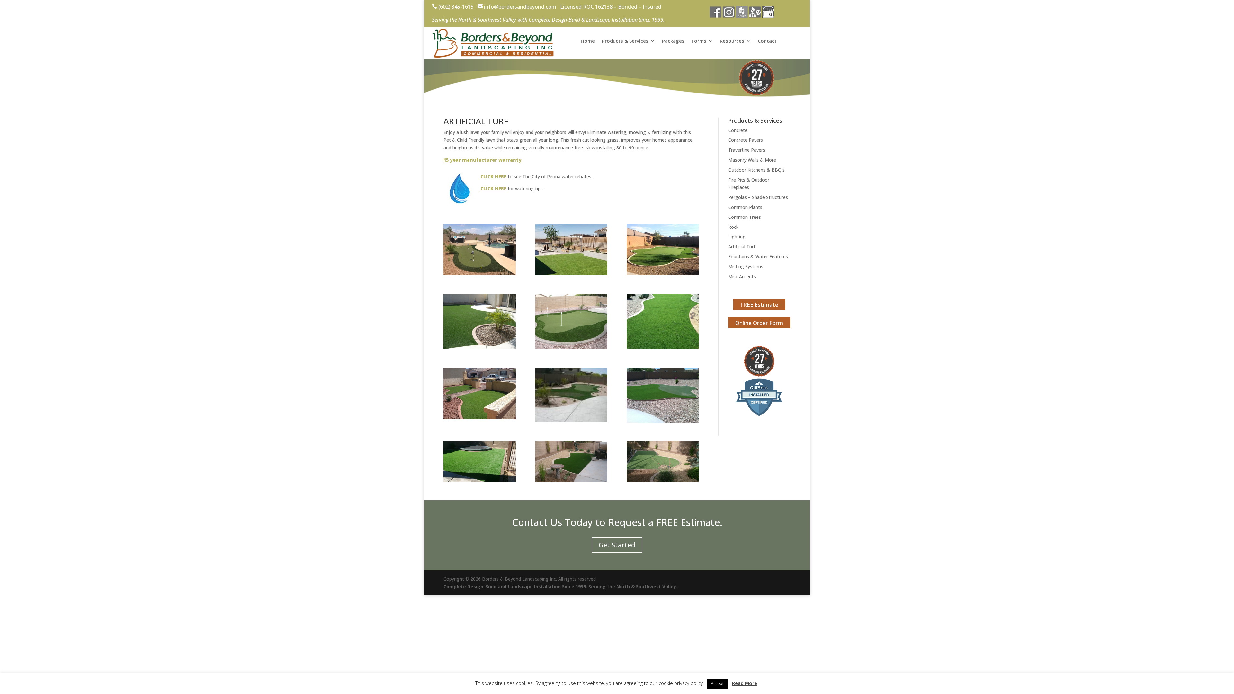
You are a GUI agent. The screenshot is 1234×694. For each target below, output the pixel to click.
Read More (744, 683)
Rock (733, 227)
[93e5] (663, 347)
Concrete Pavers (745, 140)
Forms (699, 41)
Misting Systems (745, 266)
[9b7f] (479, 347)
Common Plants (745, 207)
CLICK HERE (493, 177)
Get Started (617, 544)
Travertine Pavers (746, 150)
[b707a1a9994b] (479, 480)
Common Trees (744, 217)
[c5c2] (663, 421)
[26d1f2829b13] (663, 480)
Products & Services (625, 41)
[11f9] (571, 347)
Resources (732, 41)
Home (588, 41)
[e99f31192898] (571, 480)
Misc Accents (742, 276)
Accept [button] (717, 683)
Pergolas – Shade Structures (758, 197)
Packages (673, 41)
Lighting (737, 237)
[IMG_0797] (479, 274)
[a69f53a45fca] (479, 417)
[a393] (571, 420)
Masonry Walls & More (752, 160)
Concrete (737, 130)
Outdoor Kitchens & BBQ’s (756, 170)
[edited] (571, 274)
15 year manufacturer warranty (482, 160)
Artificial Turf (741, 247)
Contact (767, 41)
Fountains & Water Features (758, 257)
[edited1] (663, 274)
